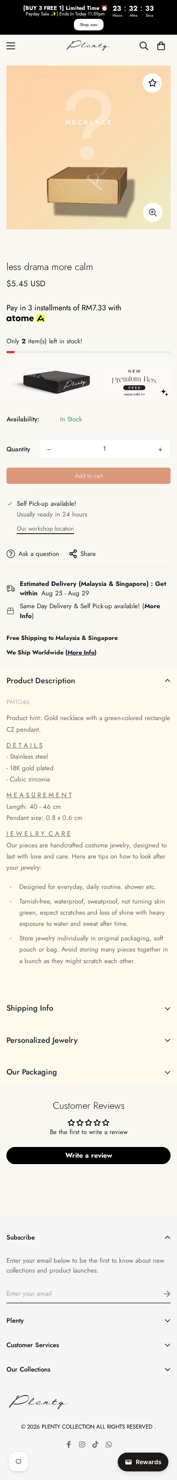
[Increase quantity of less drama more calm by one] (160, 449)
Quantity (18, 449)
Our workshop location (45, 528)
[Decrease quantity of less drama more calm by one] (49, 449)
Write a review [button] (88, 1155)
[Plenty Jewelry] (88, 46)
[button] (161, 45)
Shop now (89, 24)
